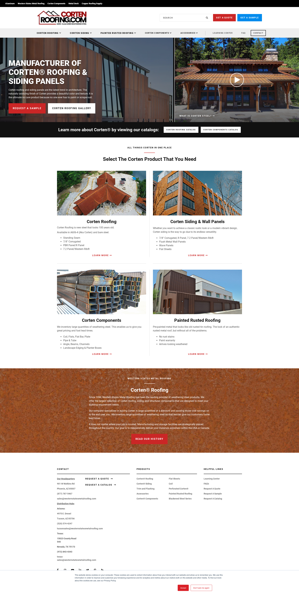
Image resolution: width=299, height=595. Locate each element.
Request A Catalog (213, 498)
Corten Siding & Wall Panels (197, 221)
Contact (258, 33)
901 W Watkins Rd (66, 483)
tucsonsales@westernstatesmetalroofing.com (80, 528)
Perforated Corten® (178, 488)
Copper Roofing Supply (92, 3)
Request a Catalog (99, 485)
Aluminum (10, 3)
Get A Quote (224, 17)
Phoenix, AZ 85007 (66, 488)
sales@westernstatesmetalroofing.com (76, 498)
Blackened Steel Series (180, 498)
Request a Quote (97, 478)
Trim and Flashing (145, 488)
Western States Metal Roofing (31, 3)
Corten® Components (147, 498)
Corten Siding (79, 33)
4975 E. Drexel (64, 513)
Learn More (100, 255)
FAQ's (206, 483)
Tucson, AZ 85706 (66, 518)
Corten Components (56, 3)
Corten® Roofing (145, 478)
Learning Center (223, 33)
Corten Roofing (48, 33)
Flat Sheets (174, 478)
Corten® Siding (144, 483)
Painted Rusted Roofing (117, 33)
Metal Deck (74, 3)
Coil (171, 483)
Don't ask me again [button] (201, 587)
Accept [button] (183, 587)
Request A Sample (213, 493)
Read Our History (149, 438)
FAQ (243, 33)
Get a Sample (249, 17)
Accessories (187, 33)
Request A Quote (212, 488)
